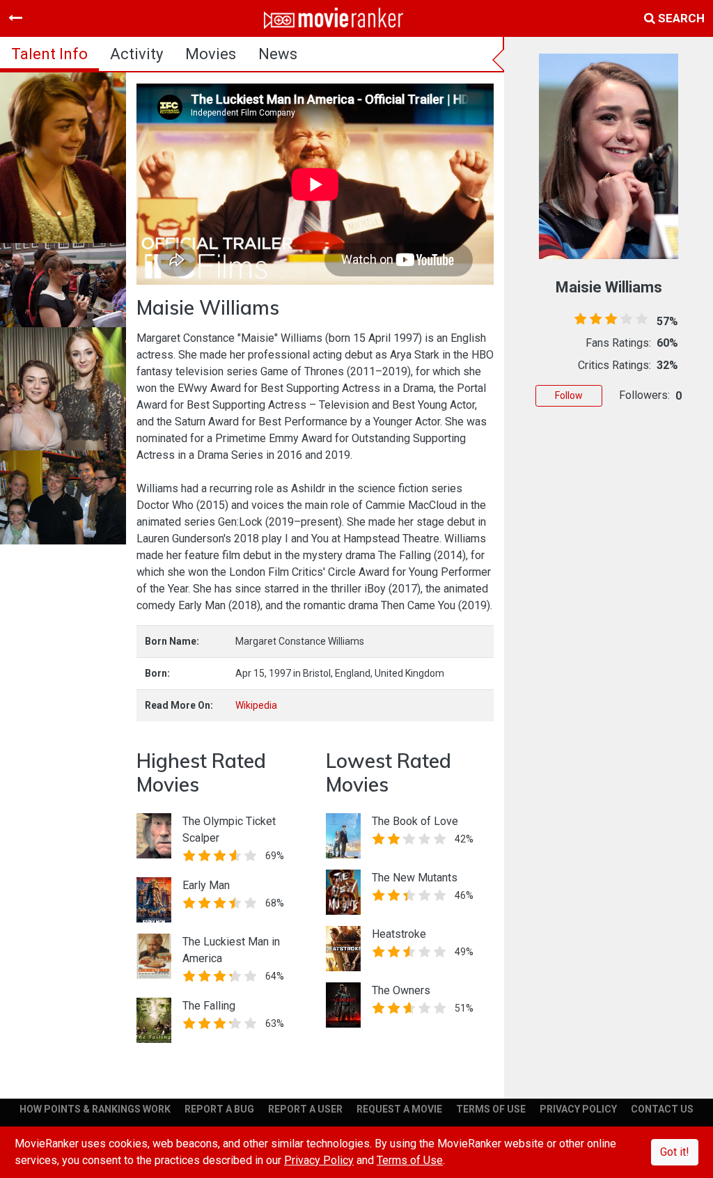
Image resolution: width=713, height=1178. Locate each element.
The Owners (401, 990)
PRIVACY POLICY (578, 1109)
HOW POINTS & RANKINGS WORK (95, 1109)
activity (136, 54)
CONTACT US (662, 1109)
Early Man (206, 885)
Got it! (674, 1152)
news (277, 54)
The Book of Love (415, 821)
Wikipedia (256, 705)
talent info (49, 54)
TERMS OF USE (491, 1109)
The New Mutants (414, 877)
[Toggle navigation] (15, 18)
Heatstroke (399, 934)
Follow (569, 395)
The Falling (208, 1005)
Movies (210, 54)
